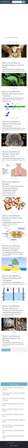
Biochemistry (14, 212)
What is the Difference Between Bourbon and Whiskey (11, 338)
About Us (16, 445)
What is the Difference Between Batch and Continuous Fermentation (13, 308)
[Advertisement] (14, 19)
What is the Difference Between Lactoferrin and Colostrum (12, 217)
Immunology (14, 178)
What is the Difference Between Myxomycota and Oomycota (12, 93)
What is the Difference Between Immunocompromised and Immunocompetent (12, 185)
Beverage (14, 332)
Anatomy (14, 148)
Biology (14, 272)
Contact (11, 445)
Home (5, 37)
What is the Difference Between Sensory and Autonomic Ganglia (11, 248)
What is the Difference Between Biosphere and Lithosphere (11, 278)
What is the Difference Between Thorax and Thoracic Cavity (11, 154)
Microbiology (14, 88)
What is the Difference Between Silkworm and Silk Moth (13, 65)
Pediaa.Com (18, 443)
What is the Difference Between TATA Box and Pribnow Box (11, 123)
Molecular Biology (14, 118)
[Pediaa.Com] (5, 1)
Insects (14, 59)
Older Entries (6, 350)
